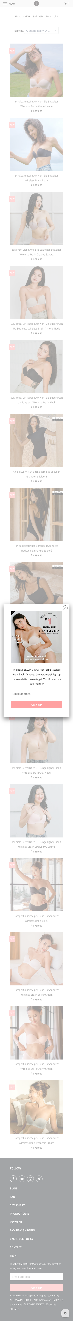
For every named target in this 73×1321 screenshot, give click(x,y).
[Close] (65, 607)
